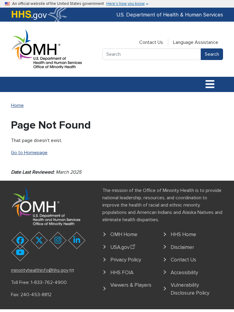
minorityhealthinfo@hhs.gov (40, 270)
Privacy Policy (125, 260)
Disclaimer (182, 247)
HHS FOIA (121, 272)
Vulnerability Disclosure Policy (190, 289)
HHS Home (183, 234)
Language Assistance (195, 42)
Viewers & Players (130, 285)
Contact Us (151, 42)
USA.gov (119, 247)
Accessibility (184, 272)
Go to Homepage (29, 153)
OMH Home (123, 234)
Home (17, 105)
